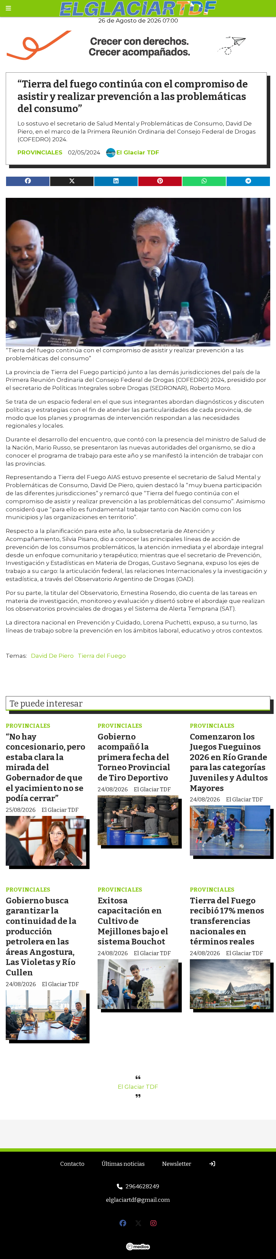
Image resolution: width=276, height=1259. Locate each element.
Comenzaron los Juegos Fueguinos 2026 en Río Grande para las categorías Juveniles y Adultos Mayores (229, 762)
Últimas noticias (123, 1163)
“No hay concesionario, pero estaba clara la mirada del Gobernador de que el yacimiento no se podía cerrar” (45, 767)
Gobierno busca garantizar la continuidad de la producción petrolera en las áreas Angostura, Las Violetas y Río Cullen (41, 936)
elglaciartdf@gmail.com (138, 1199)
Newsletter (176, 1163)
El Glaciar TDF (137, 152)
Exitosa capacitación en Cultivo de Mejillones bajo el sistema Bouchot (133, 921)
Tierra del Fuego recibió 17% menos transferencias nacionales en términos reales (227, 921)
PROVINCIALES (40, 152)
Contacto (72, 1163)
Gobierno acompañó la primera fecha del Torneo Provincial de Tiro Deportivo (134, 757)
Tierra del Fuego (102, 655)
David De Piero (52, 655)
